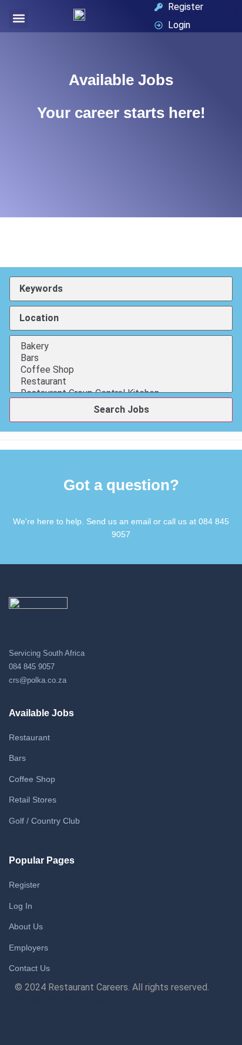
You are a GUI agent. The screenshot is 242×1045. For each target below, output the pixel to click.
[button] (18, 18)
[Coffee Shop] (121, 370)
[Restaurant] (121, 381)
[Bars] (121, 358)
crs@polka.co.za (37, 680)
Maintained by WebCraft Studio (79, 998)
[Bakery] (121, 346)
